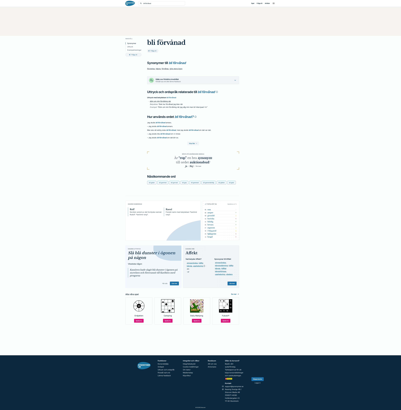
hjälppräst (211, 234)
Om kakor (187, 370)
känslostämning (221, 265)
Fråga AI (259, 3)
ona (209, 209)
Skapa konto (257, 379)
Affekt (191, 253)
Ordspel (161, 367)
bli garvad (174, 182)
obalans (229, 274)
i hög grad (211, 231)
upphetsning (198, 266)
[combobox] (163, 3)
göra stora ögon (176, 69)
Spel (252, 3)
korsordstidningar (236, 373)
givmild (210, 216)
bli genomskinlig (208, 182)
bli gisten (221, 182)
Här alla (164, 283)
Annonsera (212, 367)
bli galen (152, 182)
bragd (210, 237)
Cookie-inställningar (191, 367)
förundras (151, 69)
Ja (186, 166)
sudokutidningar (234, 376)
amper (210, 213)
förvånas (165, 69)
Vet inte (198, 166)
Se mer (234, 294)
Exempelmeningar (134, 50)
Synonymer (131, 43)
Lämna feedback (164, 376)
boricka (210, 219)
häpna (158, 69)
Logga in (258, 383)
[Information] (217, 92)
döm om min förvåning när (160, 101)
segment (211, 228)
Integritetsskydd (189, 364)
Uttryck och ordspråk (166, 370)
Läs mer (174, 283)
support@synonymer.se (234, 386)
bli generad (195, 182)
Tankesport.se (230, 370)
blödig (210, 222)
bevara (210, 225)
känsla (189, 266)
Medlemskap (188, 373)
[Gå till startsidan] (130, 3)
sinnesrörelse (192, 263)
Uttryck (130, 47)
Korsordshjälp (163, 364)
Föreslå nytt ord (164, 373)
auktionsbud (199, 162)
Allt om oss (212, 364)
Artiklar (267, 3)
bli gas (184, 182)
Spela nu (139, 321)
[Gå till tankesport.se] (234, 378)
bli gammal (162, 182)
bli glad (231, 182)
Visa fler (192, 143)
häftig (201, 263)
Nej (191, 166)
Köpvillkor (187, 376)
